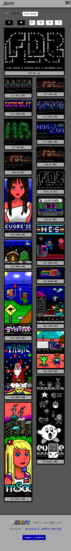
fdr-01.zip (34, 73)
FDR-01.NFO (18, 172)
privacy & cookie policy (43, 528)
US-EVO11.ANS (50, 462)
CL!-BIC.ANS (18, 96)
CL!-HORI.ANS (50, 142)
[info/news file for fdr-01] (21, 22)
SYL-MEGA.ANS (50, 263)
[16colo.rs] (8, 4)
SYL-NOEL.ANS (18, 266)
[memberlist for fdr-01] (9, 22)
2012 (7, 13)
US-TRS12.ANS (18, 499)
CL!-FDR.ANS (50, 94)
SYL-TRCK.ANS (50, 371)
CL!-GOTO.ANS (18, 114)
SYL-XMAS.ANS (18, 397)
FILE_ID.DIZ (50, 192)
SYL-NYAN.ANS (50, 281)
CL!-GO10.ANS (50, 117)
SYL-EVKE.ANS (18, 235)
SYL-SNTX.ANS (18, 338)
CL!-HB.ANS (18, 147)
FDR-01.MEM (50, 164)
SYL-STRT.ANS (50, 326)
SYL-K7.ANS (50, 220)
